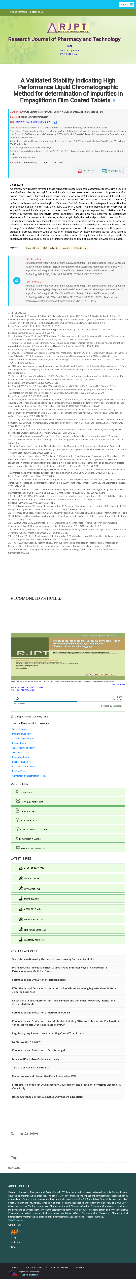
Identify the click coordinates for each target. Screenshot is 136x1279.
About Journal (18, 12)
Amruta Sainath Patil (32, 111)
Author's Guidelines (31, 802)
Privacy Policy (19, 743)
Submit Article (26, 792)
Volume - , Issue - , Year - (43, 162)
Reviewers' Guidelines (23, 766)
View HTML (114, 170)
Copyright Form (29, 820)
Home (15, 1267)
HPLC (44, 248)
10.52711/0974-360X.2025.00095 (33, 121)
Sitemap (80, 1267)
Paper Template (28, 811)
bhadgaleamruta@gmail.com (33, 116)
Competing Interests (23, 738)
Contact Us (36, 12)
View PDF (88, 170)
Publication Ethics (21, 761)
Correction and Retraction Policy (29, 775)
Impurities (66, 248)
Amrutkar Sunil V (52, 111)
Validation (54, 248)
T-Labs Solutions (28, 1274)
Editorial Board (59, 1267)
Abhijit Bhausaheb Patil (91, 111)
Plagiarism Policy (20, 757)
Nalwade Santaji (70, 111)
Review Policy (19, 771)
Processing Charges (29, 839)
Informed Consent (21, 733)
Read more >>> (118, 684)
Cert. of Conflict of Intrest (35, 829)
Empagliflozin (32, 248)
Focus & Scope (19, 729)
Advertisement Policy (23, 747)
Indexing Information (32, 848)
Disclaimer (17, 752)
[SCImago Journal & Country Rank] (29, 716)
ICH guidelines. (81, 248)
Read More (14, 1220)
